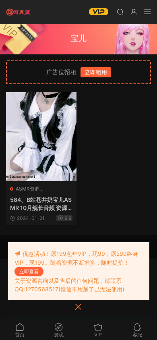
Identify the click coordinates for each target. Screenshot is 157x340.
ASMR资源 (27, 189)
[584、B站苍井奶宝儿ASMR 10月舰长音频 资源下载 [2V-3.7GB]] (41, 136)
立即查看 (29, 271)
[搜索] (120, 11)
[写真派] (18, 12)
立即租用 (96, 71)
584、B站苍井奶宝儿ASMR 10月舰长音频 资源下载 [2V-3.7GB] (41, 204)
